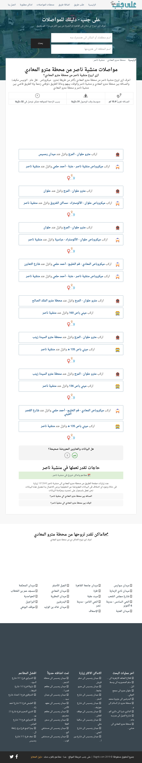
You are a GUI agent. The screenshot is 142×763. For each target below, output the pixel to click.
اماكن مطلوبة (26, 5)
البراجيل (30, 602)
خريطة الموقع (74, 757)
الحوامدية (29, 596)
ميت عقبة (92, 596)
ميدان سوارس (121, 585)
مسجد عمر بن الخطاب (23, 591)
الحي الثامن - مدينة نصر (89, 604)
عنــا (65, 757)
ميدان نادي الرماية (119, 591)
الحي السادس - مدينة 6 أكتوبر (119, 604)
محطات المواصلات (45, 5)
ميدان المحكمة (27, 585)
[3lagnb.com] (120, 5)
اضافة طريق (64, 5)
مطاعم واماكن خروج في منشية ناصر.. (69, 475)
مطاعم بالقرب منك (52, 757)
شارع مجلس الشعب (118, 596)
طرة (95, 591)
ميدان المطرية (58, 596)
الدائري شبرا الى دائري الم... (119, 712)
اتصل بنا (12, 5)
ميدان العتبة (122, 611)
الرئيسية (92, 5)
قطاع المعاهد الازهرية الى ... (119, 678)
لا (67, 456)
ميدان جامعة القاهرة (86, 585)
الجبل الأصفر (59, 585)
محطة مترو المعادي (116, 60)
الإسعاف (93, 611)
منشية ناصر (99, 60)
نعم (74, 456)
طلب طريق (79, 5)
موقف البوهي (27, 607)
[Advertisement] (71, 129)
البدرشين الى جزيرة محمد (120, 699)
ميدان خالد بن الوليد (55, 607)
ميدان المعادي (58, 591)
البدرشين (61, 602)
